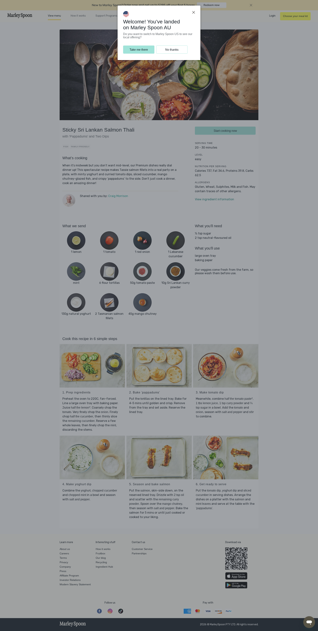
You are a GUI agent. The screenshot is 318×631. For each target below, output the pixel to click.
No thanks (172, 49)
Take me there (139, 49)
